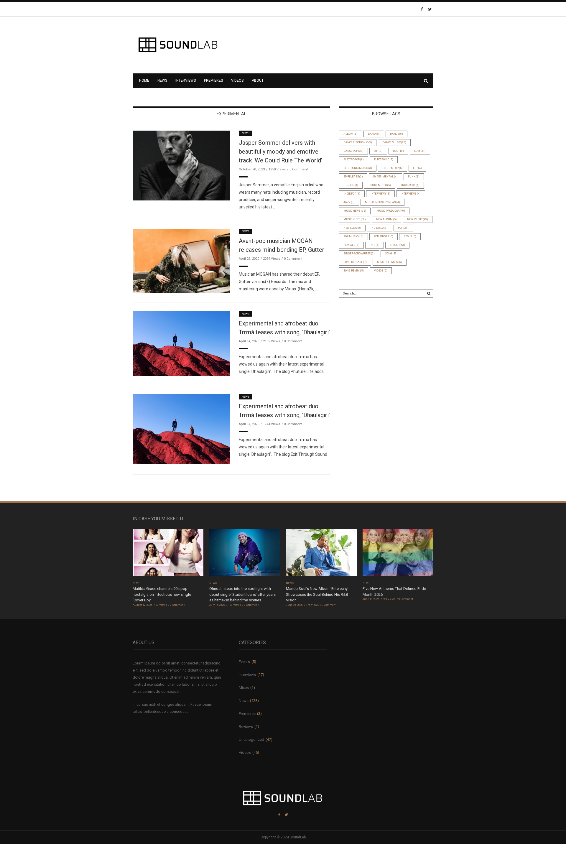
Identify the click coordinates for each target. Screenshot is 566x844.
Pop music (353, 236)
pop (403, 227)
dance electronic (357, 142)
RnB (374, 245)
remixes (351, 245)
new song (352, 227)
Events (244, 661)
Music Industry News (382, 202)
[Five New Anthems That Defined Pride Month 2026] (398, 554)
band (374, 133)
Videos (237, 80)
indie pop (351, 193)
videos (380, 270)
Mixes (244, 687)
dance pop (353, 150)
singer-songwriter (359, 253)
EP (417, 168)
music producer (390, 210)
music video (354, 219)
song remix (353, 270)
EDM (420, 150)
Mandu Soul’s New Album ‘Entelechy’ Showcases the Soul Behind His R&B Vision (317, 594)
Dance (396, 133)
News (162, 80)
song (391, 253)
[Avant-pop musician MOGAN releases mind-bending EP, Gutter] (181, 261)
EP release (353, 176)
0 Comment (298, 169)
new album (386, 219)
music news (354, 210)
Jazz (349, 202)
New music (417, 219)
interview (380, 193)
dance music (394, 142)
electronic (383, 159)
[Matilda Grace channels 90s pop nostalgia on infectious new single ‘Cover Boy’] (168, 554)
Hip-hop (350, 185)
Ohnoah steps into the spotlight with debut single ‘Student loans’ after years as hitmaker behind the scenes (242, 594)
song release (355, 262)
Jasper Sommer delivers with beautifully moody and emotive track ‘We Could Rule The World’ (280, 151)
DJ (378, 150)
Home (144, 80)
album (350, 133)
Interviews (185, 80)
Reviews (246, 726)
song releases (389, 262)
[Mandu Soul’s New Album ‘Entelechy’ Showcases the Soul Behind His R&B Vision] (321, 554)
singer (397, 245)
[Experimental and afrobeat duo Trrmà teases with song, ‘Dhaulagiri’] (181, 343)
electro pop (392, 168)
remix (410, 236)
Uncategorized (251, 739)
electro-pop (353, 159)
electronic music (357, 168)
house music (379, 185)
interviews (411, 193)
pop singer (383, 236)
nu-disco (379, 227)
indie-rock (410, 185)
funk (413, 176)
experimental (385, 176)
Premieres (213, 80)
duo (398, 150)
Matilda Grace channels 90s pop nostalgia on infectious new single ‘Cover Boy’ (162, 594)
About (258, 80)
